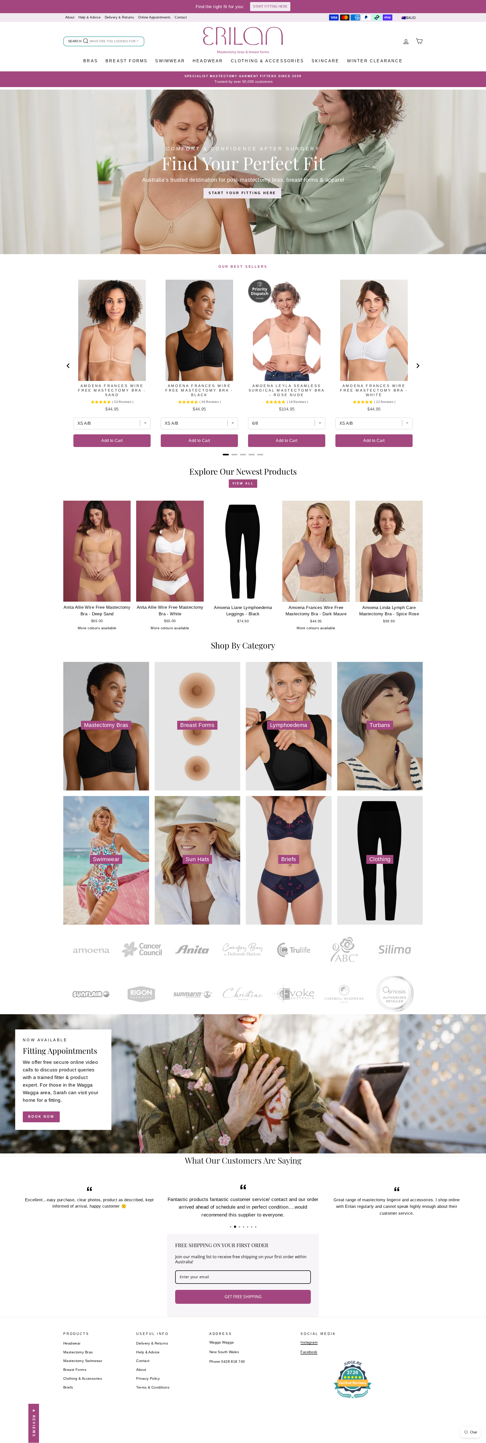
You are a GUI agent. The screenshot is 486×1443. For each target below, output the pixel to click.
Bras (90, 61)
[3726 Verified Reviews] (353, 1399)
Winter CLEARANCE (375, 61)
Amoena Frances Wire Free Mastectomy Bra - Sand (112, 390)
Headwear (208, 61)
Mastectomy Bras (78, 1352)
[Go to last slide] (68, 366)
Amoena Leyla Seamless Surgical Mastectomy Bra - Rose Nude (287, 390)
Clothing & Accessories (267, 61)
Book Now (41, 1117)
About (69, 17)
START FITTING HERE (270, 6)
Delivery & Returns (119, 17)
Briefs (68, 1387)
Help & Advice (89, 17)
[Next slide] (418, 366)
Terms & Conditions (152, 1387)
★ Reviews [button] (34, 1423)
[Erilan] (243, 36)
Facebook (308, 1352)
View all (243, 483)
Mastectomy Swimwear (82, 1361)
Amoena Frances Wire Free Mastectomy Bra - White (374, 390)
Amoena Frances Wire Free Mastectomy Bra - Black (199, 390)
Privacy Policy (148, 1378)
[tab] (226, 454)
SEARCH (75, 42)
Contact (181, 17)
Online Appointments (154, 17)
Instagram (309, 1342)
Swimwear (170, 61)
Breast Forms (127, 61)
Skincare (325, 61)
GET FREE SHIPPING (243, 1296)
